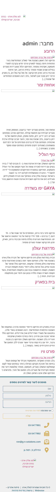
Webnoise (39, 490)
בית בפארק (45, 281)
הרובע (49, 51)
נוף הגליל (47, 154)
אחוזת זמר (46, 84)
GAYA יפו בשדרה (40, 188)
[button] (53, 20)
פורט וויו (48, 351)
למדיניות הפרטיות (32, 410)
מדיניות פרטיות (18, 490)
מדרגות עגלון (43, 248)
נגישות (29, 490)
